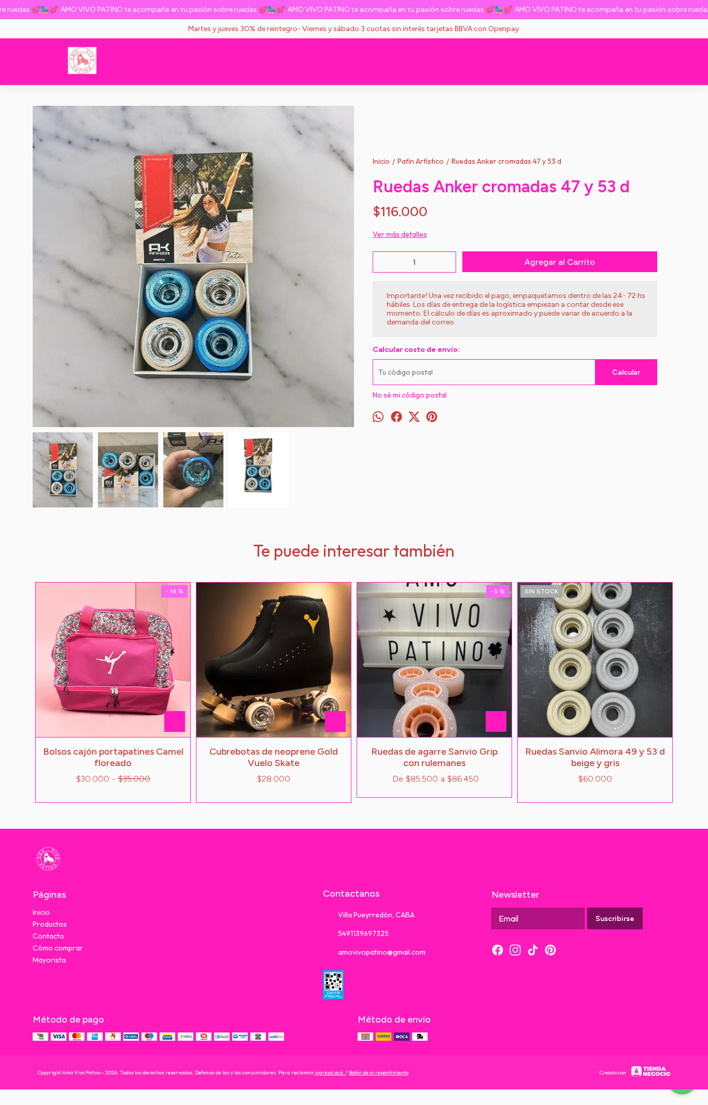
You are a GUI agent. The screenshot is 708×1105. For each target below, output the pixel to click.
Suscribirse (615, 918)
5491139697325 (363, 933)
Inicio (41, 912)
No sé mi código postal (410, 395)
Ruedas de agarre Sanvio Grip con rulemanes (434, 757)
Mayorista (49, 960)
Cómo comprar (58, 948)
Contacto (48, 936)
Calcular (626, 372)
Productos (50, 924)
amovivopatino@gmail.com (382, 952)
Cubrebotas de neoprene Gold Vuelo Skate (273, 757)
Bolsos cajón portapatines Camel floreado (113, 757)
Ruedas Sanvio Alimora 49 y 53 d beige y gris (595, 757)
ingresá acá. (330, 1072)
